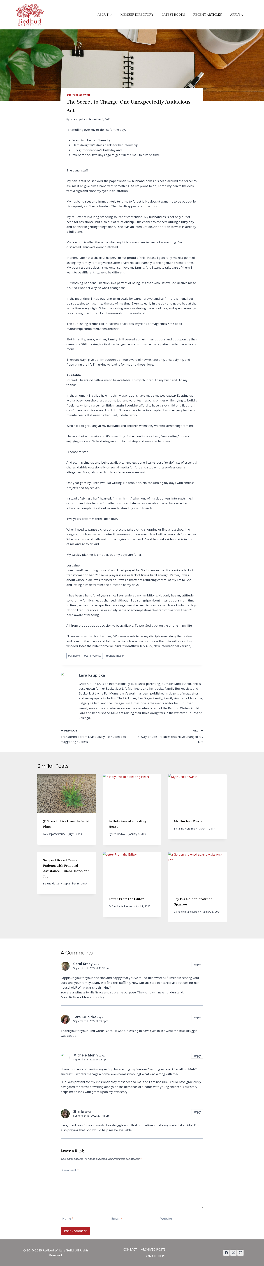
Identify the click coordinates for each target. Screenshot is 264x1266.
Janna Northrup (186, 828)
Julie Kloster (53, 883)
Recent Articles (207, 15)
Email (116, 1219)
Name (67, 1219)
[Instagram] (240, 1253)
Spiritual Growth (78, 95)
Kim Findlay (118, 834)
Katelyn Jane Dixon (188, 911)
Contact (130, 1249)
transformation (115, 655)
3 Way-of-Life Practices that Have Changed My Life (170, 736)
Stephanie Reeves (122, 906)
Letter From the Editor (126, 899)
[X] (233, 1253)
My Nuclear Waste (188, 821)
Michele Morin (85, 1055)
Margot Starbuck (56, 834)
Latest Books (173, 15)
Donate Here (155, 1256)
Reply (197, 964)
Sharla (78, 1111)
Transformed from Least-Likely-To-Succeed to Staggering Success (93, 736)
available (74, 655)
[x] (226, 1253)
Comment (70, 1170)
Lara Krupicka (77, 119)
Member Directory (137, 15)
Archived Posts (153, 1249)
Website (166, 1219)
